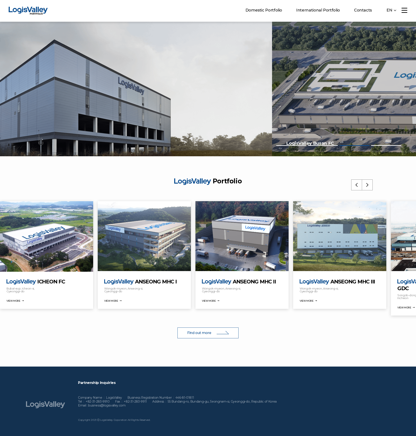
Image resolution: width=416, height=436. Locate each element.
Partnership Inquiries (96, 383)
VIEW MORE (13, 300)
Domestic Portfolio (263, 10)
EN (389, 10)
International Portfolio (318, 10)
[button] (291, 145)
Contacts (363, 10)
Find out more (199, 333)
